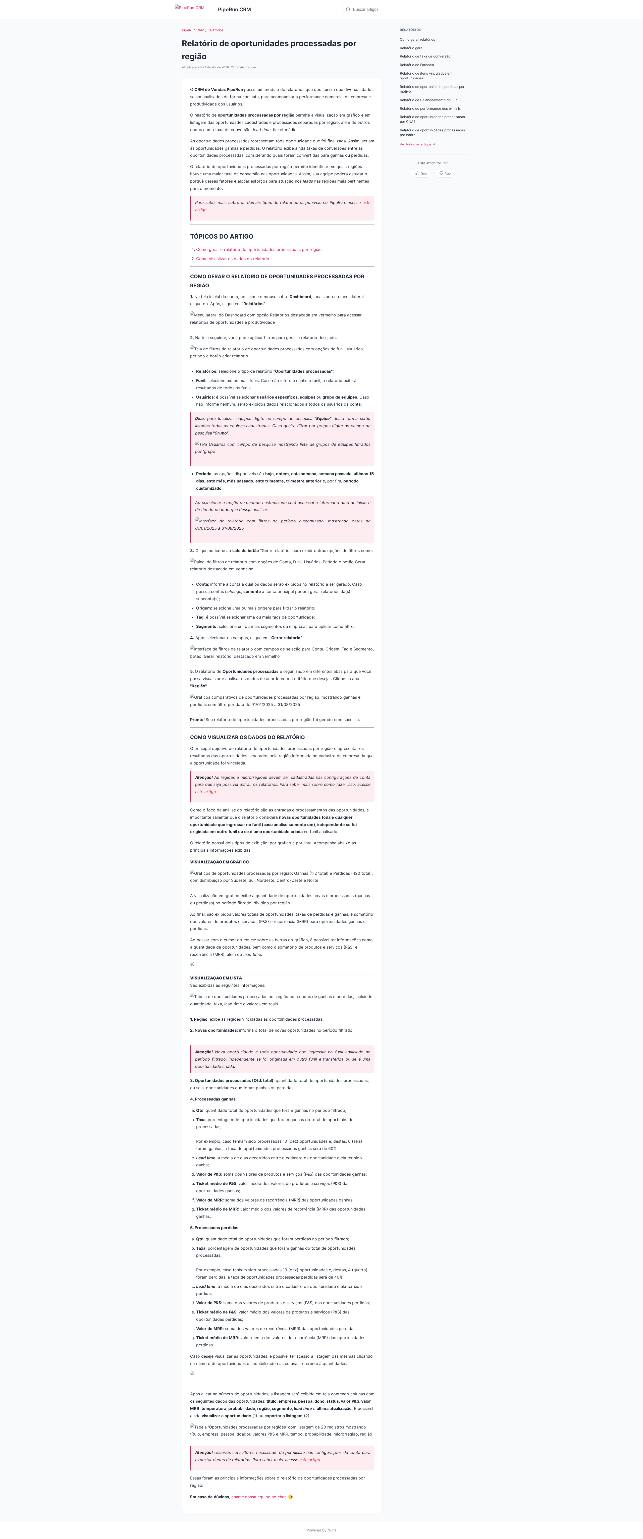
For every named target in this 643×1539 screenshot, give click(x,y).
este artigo (205, 791)
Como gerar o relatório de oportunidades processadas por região (259, 249)
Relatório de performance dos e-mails (430, 108)
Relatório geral (411, 48)
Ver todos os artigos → (418, 144)
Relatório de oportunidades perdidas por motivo (432, 89)
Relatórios (215, 30)
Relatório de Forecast (417, 65)
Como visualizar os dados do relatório (232, 258)
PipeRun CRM (193, 30)
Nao (448, 173)
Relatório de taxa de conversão (425, 56)
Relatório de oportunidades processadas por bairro (432, 132)
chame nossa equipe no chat (258, 1496)
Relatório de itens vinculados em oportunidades (426, 75)
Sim (424, 173)
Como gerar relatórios (417, 39)
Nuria (332, 1530)
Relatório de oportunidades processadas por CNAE (432, 119)
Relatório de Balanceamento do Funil (429, 100)
